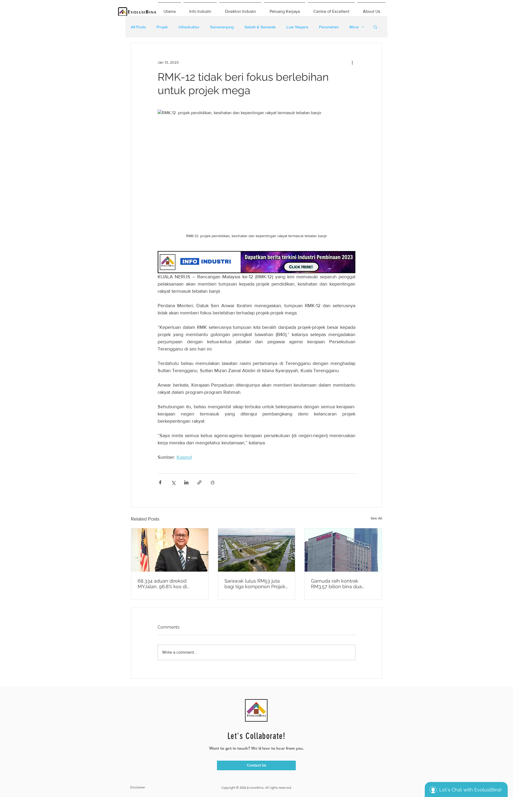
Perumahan (329, 27)
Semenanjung (222, 27)
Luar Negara (297, 27)
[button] (375, 27)
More (354, 27)
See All (376, 518)
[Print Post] (212, 482)
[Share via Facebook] (160, 482)
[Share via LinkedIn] (186, 482)
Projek (162, 27)
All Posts (138, 27)
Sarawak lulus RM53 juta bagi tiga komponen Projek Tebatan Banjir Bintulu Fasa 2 (255, 583)
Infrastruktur (188, 27)
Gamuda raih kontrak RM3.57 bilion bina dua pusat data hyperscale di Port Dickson (339, 583)
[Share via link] (199, 482)
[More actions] (352, 62)
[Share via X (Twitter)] (173, 482)
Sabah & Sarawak (260, 27)
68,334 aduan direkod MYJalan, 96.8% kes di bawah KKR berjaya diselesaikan (162, 583)
